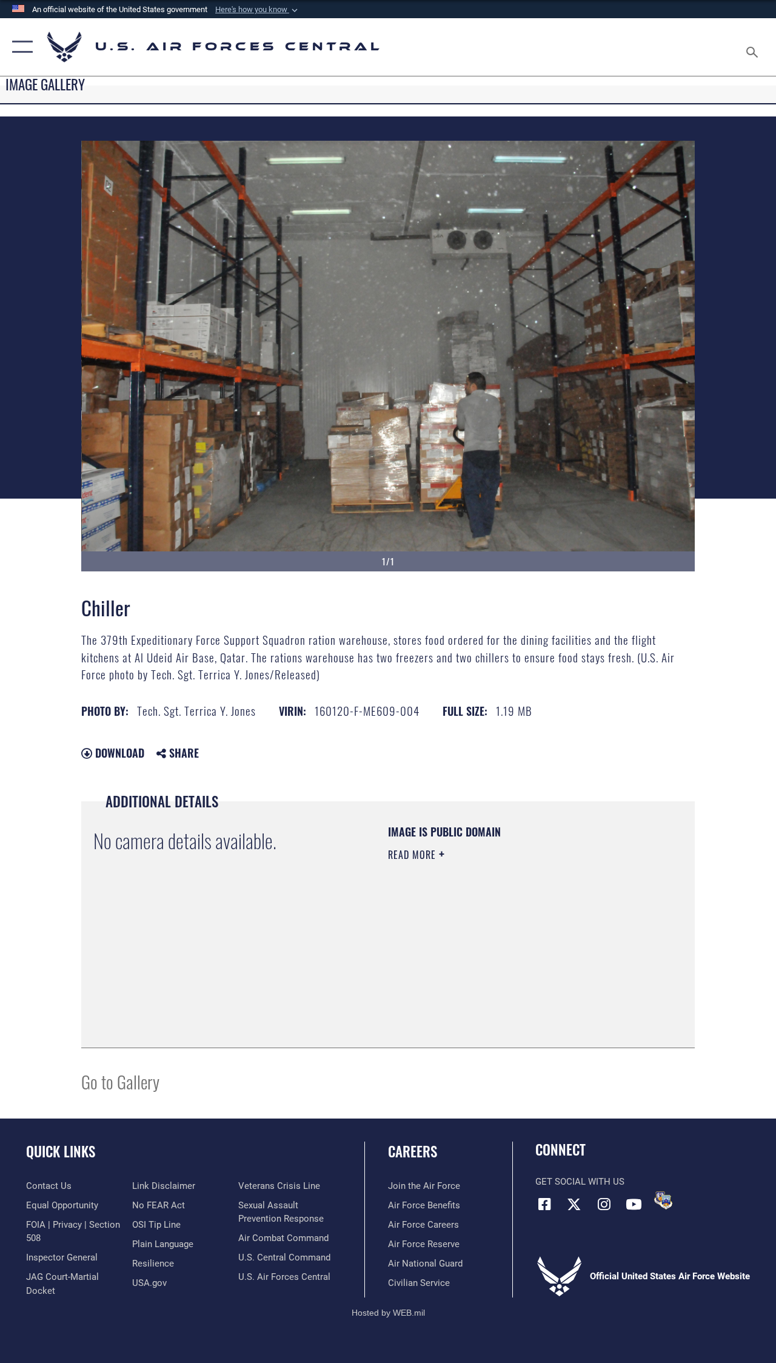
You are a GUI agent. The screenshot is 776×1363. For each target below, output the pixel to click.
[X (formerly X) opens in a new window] (574, 1204)
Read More (413, 854)
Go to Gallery (120, 1081)
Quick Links (60, 1152)
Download (118, 753)
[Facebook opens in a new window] (544, 1204)
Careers (412, 1152)
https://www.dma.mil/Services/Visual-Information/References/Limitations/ (496, 957)
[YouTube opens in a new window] (633, 1204)
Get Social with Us (579, 1181)
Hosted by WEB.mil (388, 1313)
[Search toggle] (754, 47)
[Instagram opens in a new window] (604, 1204)
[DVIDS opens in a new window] (663, 1200)
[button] (257, 10)
